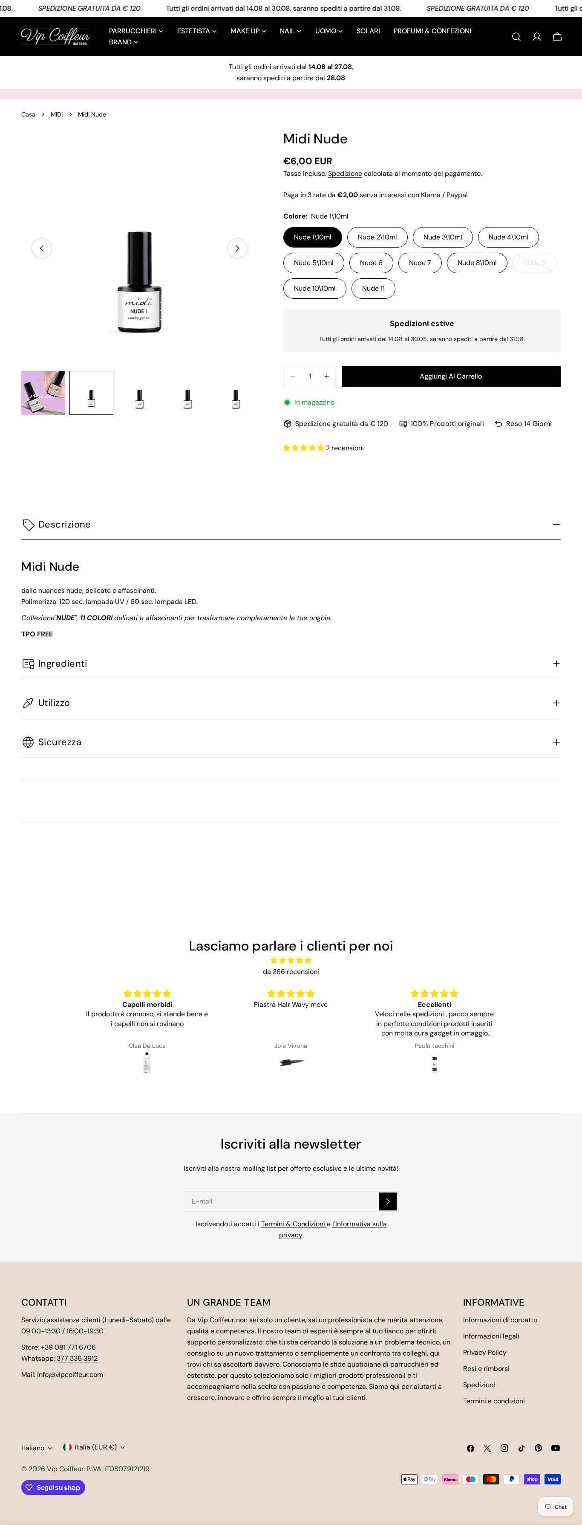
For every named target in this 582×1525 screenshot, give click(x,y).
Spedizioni (479, 1384)
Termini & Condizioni (294, 1223)
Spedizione (345, 173)
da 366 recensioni (291, 971)
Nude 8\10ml (477, 262)
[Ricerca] (516, 36)
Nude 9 (539, 265)
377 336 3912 (77, 1358)
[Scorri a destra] (237, 248)
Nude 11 (373, 288)
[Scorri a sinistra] (42, 248)
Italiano (32, 1447)
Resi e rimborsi (486, 1368)
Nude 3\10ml (443, 237)
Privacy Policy (485, 1352)
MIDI (57, 114)
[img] (291, 960)
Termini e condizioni (494, 1401)
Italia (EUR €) (96, 1447)
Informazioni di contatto (500, 1319)
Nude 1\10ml (312, 237)
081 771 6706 (75, 1347)
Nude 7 (420, 262)
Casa (28, 114)
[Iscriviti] (388, 1201)
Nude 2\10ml (377, 237)
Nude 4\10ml (508, 237)
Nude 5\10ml (314, 262)
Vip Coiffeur (65, 1468)
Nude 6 (371, 262)
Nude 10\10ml (315, 288)
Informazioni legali (491, 1336)
